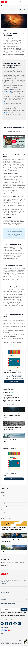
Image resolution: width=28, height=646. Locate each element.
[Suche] (5, 6)
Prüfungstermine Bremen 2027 (9, 552)
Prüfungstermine (4, 495)
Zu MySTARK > (4, 583)
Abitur (2, 498)
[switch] (25, 644)
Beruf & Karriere (4, 507)
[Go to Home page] (4, 2)
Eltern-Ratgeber (4, 509)
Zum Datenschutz (21, 615)
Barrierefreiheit (18, 640)
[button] (14, 592)
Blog (4, 9)
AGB (7, 640)
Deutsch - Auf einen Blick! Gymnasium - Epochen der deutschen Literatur (14, 371)
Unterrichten (4, 512)
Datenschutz (11, 640)
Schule (2, 492)
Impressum (3, 640)
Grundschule (3, 504)
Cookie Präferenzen (5, 642)
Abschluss (3, 501)
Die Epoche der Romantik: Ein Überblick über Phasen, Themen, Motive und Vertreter (13, 415)
